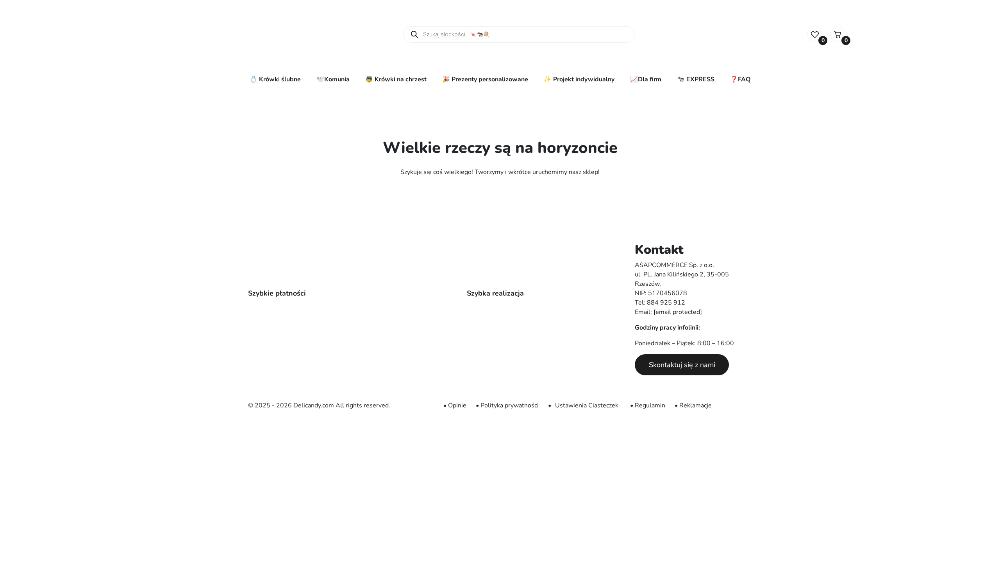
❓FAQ (740, 79)
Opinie (457, 405)
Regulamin (650, 405)
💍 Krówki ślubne (275, 79)
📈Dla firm (645, 79)
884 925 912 (666, 302)
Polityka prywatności (509, 405)
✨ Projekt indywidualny (579, 79)
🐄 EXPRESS (695, 79)
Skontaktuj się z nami (682, 364)
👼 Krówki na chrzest (396, 79)
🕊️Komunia (333, 79)
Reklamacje (695, 405)
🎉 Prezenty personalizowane (485, 79)
